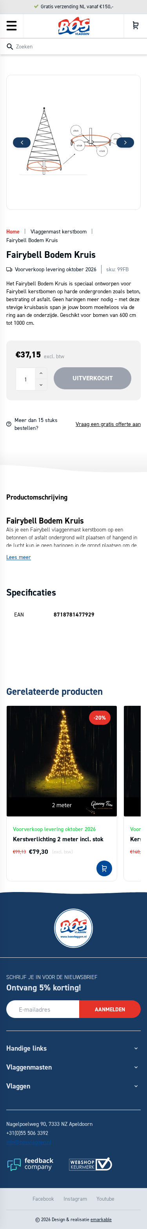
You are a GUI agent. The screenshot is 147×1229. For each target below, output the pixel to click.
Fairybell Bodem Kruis (32, 240)
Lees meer (18, 556)
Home (13, 231)
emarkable (101, 1219)
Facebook (43, 1198)
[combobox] (73, 46)
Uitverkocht (93, 378)
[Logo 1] (29, 1164)
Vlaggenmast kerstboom (59, 231)
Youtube (105, 1198)
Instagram (75, 1198)
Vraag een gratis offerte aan (108, 423)
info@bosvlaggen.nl (28, 1141)
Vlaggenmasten (29, 1067)
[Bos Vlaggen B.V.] (73, 26)
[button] (125, 142)
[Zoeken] (9, 47)
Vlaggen (18, 1085)
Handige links (26, 1048)
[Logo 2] (90, 1164)
